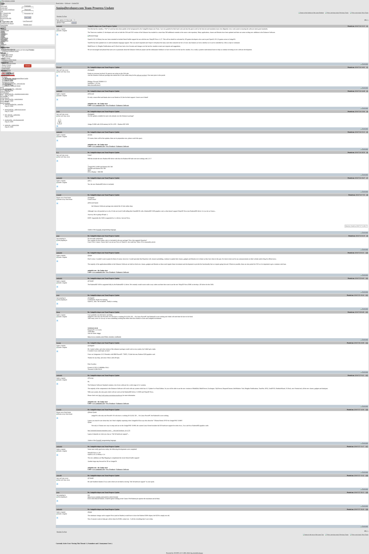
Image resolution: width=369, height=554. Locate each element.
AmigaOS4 (75, 3)
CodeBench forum (7, 61)
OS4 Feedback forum (8, 49)
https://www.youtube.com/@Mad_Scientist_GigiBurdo (104, 337)
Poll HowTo (3, 96)
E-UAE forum (5, 67)
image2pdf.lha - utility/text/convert (15, 109)
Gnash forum (5, 68)
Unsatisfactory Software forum (10, 86)
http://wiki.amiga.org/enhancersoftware (110, 395)
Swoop (58, 343)
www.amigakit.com (98, 105)
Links (1, 20)
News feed (3, 6)
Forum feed (3, 8)
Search (2, 99)
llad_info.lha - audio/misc (12, 115)
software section (141, 75)
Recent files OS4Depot (7, 9)
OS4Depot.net (4, 23)
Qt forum (4, 77)
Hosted (2, 46)
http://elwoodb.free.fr (94, 85)
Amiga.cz (3, 44)
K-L (57, 152)
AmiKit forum (5, 58)
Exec (1, 42)
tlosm (58, 312)
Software (67, 3)
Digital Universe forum (8, 63)
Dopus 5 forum (6, 65)
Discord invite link (5, 18)
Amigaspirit (3, 34)
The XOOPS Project (196, 553)
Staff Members (4, 93)
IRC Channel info (5, 13)
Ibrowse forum (6, 70)
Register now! (27, 24)
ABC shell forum (6, 56)
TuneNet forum (6, 84)
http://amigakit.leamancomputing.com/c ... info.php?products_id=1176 (109, 430)
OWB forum (5, 75)
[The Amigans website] (7, 1)
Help (1, 94)
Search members (5, 103)
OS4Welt (3, 27)
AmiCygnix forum (7, 54)
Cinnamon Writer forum (8, 60)
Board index (59, 3)
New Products (110, 105)
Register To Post (62, 16)
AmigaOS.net (4, 30)
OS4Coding (4, 39)
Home (2, 3)
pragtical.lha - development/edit (14, 120)
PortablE (98, 230)
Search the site (4, 101)
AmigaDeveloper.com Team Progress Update (85, 8)
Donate (27, 65)
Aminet (2, 32)
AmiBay (3, 37)
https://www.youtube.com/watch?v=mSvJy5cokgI (103, 497)
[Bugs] (11, 23)
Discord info (4, 16)
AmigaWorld (4, 41)
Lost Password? (27, 21)
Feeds (2, 4)
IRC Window (4, 15)
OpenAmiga (4, 25)
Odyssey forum (6, 73)
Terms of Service (5, 91)
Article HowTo (4, 98)
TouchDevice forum (7, 82)
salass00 (59, 475)
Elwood (58, 67)
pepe (57, 236)
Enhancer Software (122, 105)
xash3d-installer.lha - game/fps (14, 104)
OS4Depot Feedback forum (10, 51)
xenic (58, 111)
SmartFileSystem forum (8, 79)
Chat (1, 11)
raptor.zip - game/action (12, 125)
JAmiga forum (5, 72)
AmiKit (2, 35)
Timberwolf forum (7, 80)
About (2, 87)
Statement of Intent (5, 89)
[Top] (364, 63)
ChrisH (58, 195)
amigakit (59, 26)
